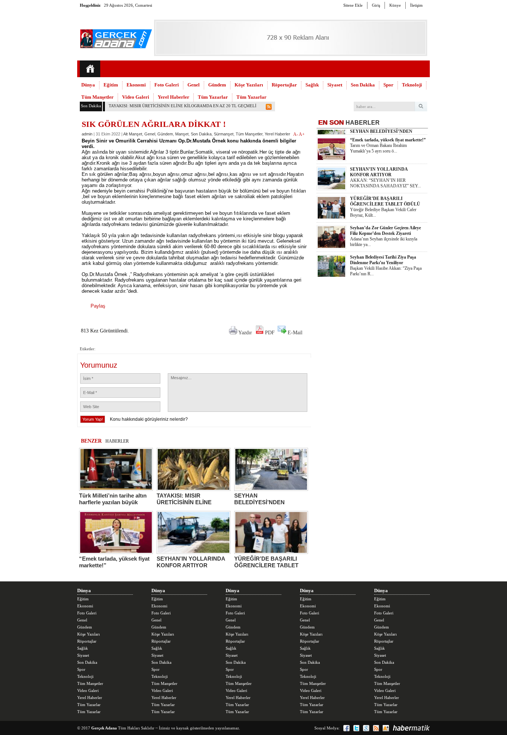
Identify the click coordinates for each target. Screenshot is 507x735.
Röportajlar (284, 85)
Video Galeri (135, 97)
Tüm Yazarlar (213, 97)
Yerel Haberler (173, 97)
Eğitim (111, 85)
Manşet (182, 134)
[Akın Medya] (386, 728)
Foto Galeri (166, 85)
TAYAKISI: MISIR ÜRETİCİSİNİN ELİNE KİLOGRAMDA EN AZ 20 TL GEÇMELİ (182, 106)
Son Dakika (363, 85)
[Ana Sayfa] (90, 68)
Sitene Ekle (353, 5)
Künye (395, 5)
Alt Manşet (132, 134)
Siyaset (334, 85)
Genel (193, 85)
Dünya (88, 85)
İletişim (416, 5)
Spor (388, 85)
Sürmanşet (223, 134)
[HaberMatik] (411, 728)
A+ (302, 134)
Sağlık (312, 85)
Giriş (376, 5)
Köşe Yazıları (249, 85)
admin (87, 134)
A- (296, 134)
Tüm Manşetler (97, 97)
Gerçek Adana (104, 728)
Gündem (217, 85)
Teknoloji (412, 85)
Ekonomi (136, 85)
